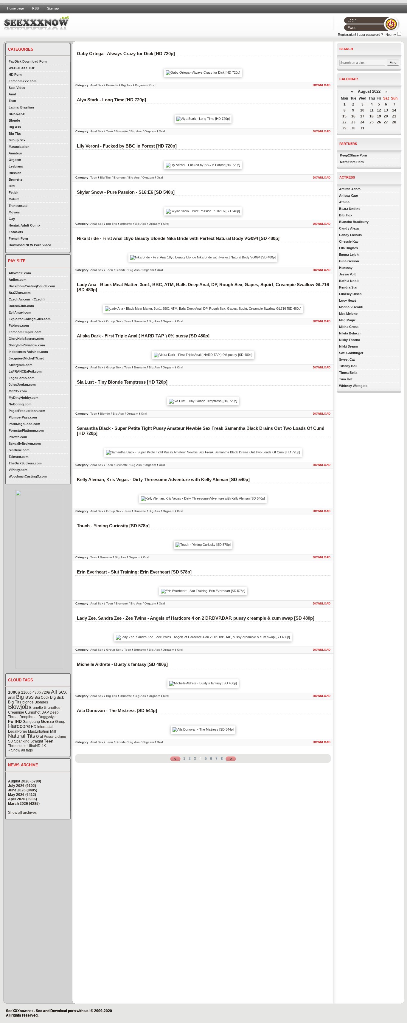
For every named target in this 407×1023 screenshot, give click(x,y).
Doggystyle (47, 717)
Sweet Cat (347, 359)
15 (344, 116)
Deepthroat (28, 717)
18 (371, 116)
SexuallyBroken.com (25, 443)
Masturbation (19, 146)
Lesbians (16, 166)
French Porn (18, 238)
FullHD (15, 721)
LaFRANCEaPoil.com (25, 371)
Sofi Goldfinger (351, 353)
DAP (45, 712)
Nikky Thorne (349, 340)
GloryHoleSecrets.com (26, 338)
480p (36, 692)
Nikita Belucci (350, 333)
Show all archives (22, 812)
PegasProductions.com (27, 411)
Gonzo (47, 721)
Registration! (347, 34)
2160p (26, 692)
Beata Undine (349, 208)
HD (33, 727)
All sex (59, 692)
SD (10, 741)
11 (372, 110)
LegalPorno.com (22, 378)
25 (371, 122)
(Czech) (38, 299)
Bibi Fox (345, 215)
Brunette (15, 179)
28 (394, 122)
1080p (14, 692)
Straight (36, 741)
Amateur (15, 153)
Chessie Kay (348, 241)
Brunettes (52, 707)
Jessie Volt (347, 274)
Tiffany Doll (348, 366)
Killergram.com (20, 365)
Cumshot (33, 712)
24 (362, 122)
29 (344, 128)
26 (379, 122)
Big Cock (42, 697)
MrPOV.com (18, 391)
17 (362, 116)
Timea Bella (348, 372)
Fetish (13, 192)
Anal (12, 94)
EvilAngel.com (20, 312)
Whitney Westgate (353, 386)
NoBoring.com (20, 404)
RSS (35, 8)
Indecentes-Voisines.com (28, 352)
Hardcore (19, 726)
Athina (344, 202)
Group (60, 722)
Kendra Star (348, 287)
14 (394, 110)
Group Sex (17, 140)
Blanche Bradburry (354, 222)
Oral (12, 186)
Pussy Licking (55, 736)
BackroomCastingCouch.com (32, 286)
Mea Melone (348, 313)
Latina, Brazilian (21, 107)
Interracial (45, 727)
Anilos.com (18, 279)
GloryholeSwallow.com (27, 345)
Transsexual (18, 205)
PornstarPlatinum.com (26, 430)
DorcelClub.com (21, 306)
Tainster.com (19, 456)
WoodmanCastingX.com (28, 476)
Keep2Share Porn (353, 155)
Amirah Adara (350, 189)
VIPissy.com (18, 470)
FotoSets (16, 232)
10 (362, 110)
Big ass (25, 697)
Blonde (14, 120)
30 (353, 128)
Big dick (57, 697)
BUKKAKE (17, 114)
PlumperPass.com (23, 417)
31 (362, 128)
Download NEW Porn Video (30, 245)
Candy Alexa (349, 228)
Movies (14, 212)
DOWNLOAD (321, 85)
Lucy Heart (347, 300)
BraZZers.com (20, 292)
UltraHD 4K (36, 746)
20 (386, 116)
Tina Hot (345, 379)
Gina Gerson (349, 261)
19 (379, 116)
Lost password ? (371, 34)
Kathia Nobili (349, 281)
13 (386, 110)
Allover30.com (20, 273)
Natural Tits (21, 736)
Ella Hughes (348, 248)
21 (394, 116)
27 (386, 122)
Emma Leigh (349, 254)
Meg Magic (347, 320)
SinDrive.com (19, 450)
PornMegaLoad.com (24, 424)
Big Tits (15, 133)
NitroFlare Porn (352, 162)
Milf (53, 731)
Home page (15, 8)
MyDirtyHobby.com (23, 397)
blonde (28, 702)
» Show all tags (20, 750)
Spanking (21, 741)
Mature (14, 199)
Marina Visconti (351, 307)
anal (11, 697)
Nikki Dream (348, 346)
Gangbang (31, 722)
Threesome (17, 746)
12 (379, 110)
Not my (391, 34)
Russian (15, 173)
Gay (12, 219)
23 (353, 122)
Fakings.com (19, 325)
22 (344, 122)
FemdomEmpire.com (25, 332)
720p (46, 692)
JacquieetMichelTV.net (26, 358)
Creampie (16, 712)
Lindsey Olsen (350, 294)
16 (353, 116)
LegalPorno (17, 731)
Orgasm (15, 160)
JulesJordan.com (22, 384)
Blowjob (18, 706)
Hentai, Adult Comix (24, 225)
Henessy (345, 267)
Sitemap (53, 8)
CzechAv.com (19, 299)
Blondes (41, 702)
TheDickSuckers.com (25, 463)
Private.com (18, 437)
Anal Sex (96, 85)
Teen (12, 101)
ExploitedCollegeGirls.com (30, 319)
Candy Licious (350, 235)
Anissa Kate (348, 195)
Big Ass (15, 127)
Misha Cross (348, 326)
